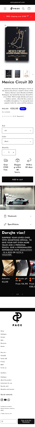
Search (3, 346)
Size (3, 126)
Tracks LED (4, 358)
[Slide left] (2, 74)
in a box (7, 252)
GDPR (2, 410)
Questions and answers (7, 389)
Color (4, 136)
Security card (4, 386)
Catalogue (4, 334)
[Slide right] (33, 74)
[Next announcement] (31, 16)
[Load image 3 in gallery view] (26, 74)
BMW (2, 365)
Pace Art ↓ (4, 352)
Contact (3, 337)
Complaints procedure (6, 406)
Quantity (5, 147)
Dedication (6, 279)
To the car (4, 368)
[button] (5, 8)
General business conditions (8, 408)
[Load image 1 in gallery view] (9, 74)
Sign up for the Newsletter (26, 421)
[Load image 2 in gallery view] (17, 74)
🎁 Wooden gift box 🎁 (21, 280)
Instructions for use (6, 383)
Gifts (2, 340)
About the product (6, 380)
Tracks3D (3, 355)
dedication (26, 250)
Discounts (3, 343)
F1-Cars (3, 362)
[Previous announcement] (4, 16)
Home (2, 331)
